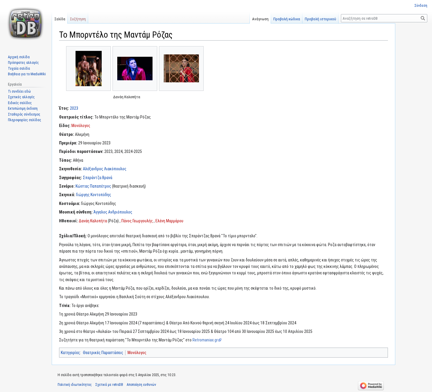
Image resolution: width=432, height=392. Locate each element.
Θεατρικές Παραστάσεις (103, 352)
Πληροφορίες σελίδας (24, 120)
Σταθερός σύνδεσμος (24, 114)
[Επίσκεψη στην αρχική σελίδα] (25, 23)
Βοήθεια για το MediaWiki (27, 74)
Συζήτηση (78, 19)
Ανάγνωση (260, 19)
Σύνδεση (420, 6)
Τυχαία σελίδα (19, 68)
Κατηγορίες (70, 352)
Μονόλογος (80, 125)
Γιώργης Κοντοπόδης (93, 194)
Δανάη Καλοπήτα (93, 220)
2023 (74, 108)
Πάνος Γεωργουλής (137, 220)
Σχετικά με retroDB (109, 385)
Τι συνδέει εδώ (19, 91)
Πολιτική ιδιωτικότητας (75, 385)
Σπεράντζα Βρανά (97, 177)
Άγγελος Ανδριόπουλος (112, 212)
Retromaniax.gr (205, 340)
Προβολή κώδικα (286, 19)
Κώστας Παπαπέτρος (93, 186)
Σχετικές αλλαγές (21, 97)
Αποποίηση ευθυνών (141, 385)
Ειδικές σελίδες (20, 103)
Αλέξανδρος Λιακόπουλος (104, 168)
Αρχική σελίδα (19, 57)
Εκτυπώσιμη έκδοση (23, 108)
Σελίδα (59, 19)
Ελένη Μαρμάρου (169, 220)
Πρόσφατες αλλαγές (23, 63)
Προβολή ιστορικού (320, 19)
